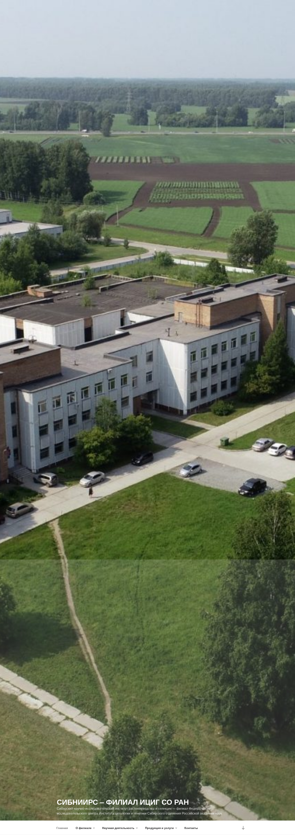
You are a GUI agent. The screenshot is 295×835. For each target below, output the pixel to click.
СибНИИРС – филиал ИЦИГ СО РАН (123, 801)
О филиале (84, 828)
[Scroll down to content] (243, 828)
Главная (62, 828)
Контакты (191, 828)
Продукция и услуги (159, 828)
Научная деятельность (118, 828)
